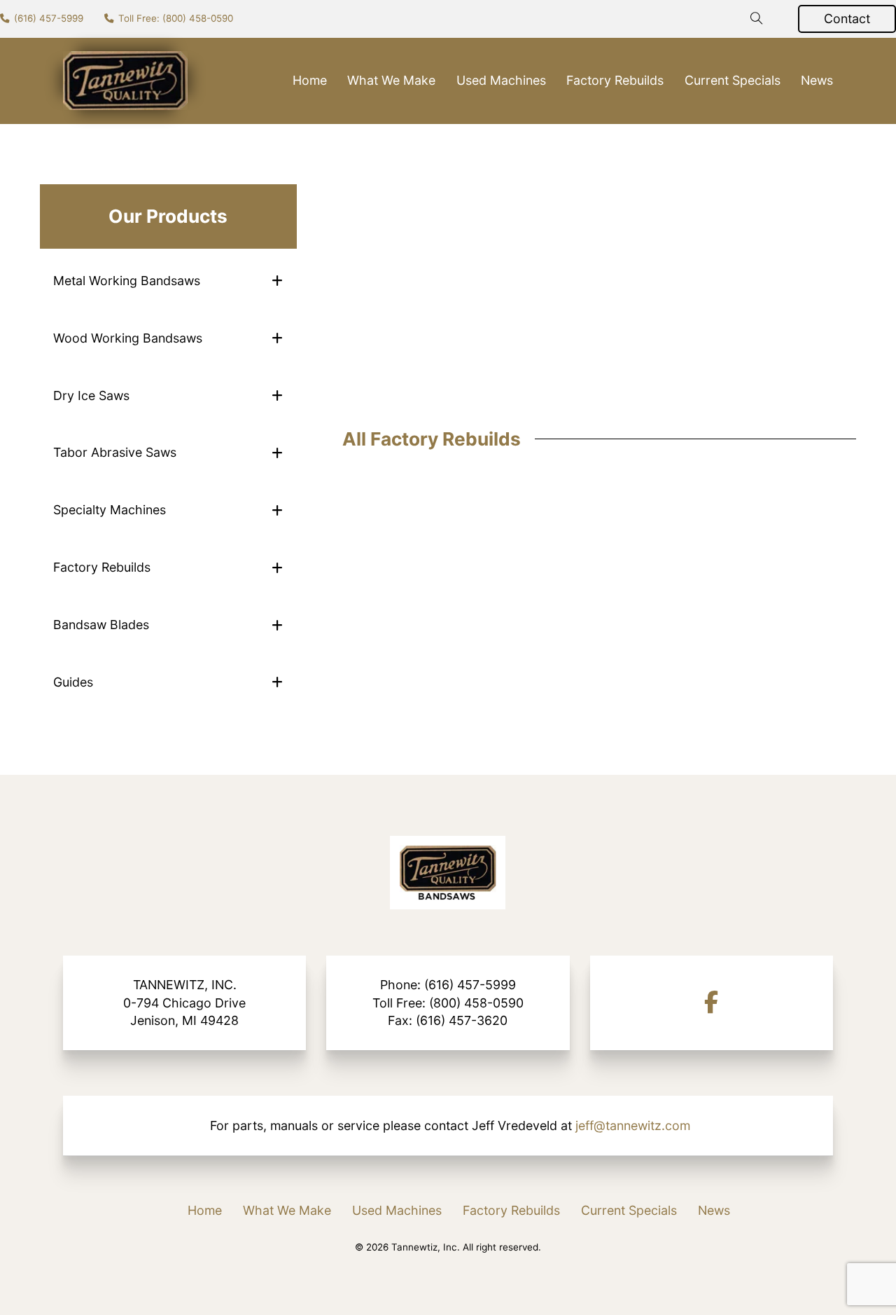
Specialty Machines (109, 509)
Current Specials (732, 80)
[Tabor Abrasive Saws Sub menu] (277, 453)
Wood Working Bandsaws (127, 338)
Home (310, 80)
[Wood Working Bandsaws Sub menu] (277, 338)
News (817, 80)
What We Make (391, 80)
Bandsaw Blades (101, 624)
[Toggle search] (757, 19)
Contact (847, 18)
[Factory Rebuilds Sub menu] (277, 568)
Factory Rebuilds (615, 80)
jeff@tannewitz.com (632, 1125)
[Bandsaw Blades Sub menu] (277, 625)
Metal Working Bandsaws (126, 280)
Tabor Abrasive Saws (114, 452)
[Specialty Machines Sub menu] (277, 510)
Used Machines (501, 80)
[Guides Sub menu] (277, 682)
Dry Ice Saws (91, 395)
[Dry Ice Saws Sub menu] (277, 395)
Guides (73, 682)
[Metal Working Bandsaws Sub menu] (277, 280)
